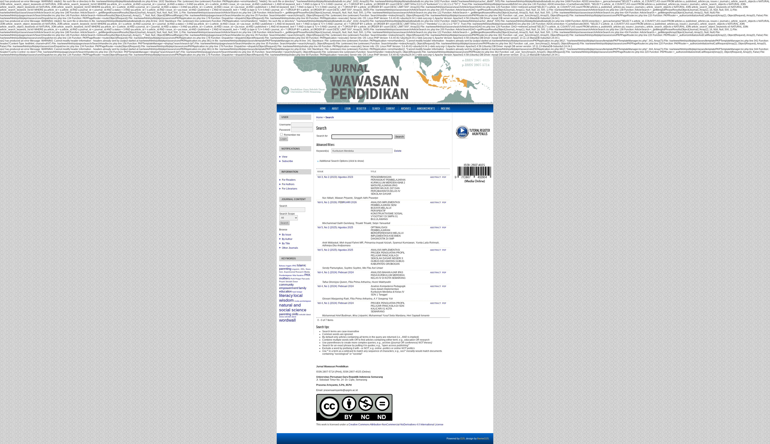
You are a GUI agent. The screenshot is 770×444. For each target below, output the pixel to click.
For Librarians (289, 188)
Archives (406, 108)
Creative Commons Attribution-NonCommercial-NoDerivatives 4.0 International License (396, 424)
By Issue (286, 234)
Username (285, 124)
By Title (286, 243)
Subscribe (287, 161)
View (284, 156)
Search (376, 108)
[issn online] (473, 182)
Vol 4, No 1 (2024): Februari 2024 (335, 272)
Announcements (426, 108)
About (335, 108)
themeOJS (483, 438)
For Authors (288, 184)
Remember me (292, 134)
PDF (444, 177)
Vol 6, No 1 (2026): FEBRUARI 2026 (337, 202)
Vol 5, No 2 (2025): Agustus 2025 (335, 227)
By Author (287, 239)
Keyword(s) (322, 151)
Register (361, 108)
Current (390, 108)
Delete (397, 151)
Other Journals (290, 247)
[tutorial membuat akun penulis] (472, 138)
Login (348, 108)
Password (284, 129)
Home (323, 108)
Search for (322, 135)
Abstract (436, 177)
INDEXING (445, 108)
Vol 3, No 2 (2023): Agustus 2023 (335, 177)
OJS (462, 438)
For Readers (289, 179)
